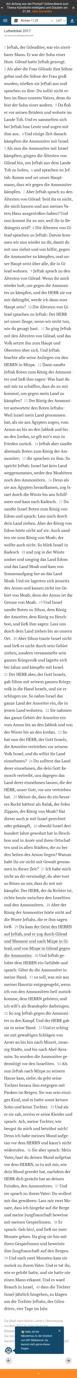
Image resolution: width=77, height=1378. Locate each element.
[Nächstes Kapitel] (68, 1360)
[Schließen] (59, 1331)
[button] (73, 8)
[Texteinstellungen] (72, 20)
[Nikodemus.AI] (8, 1350)
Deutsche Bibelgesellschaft (20, 35)
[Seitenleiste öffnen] (38, 1373)
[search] (35, 20)
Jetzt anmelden (42, 11)
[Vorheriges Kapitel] (8, 1360)
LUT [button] (59, 20)
